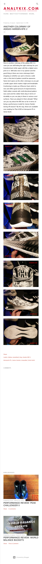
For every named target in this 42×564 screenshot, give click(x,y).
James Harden (16, 360)
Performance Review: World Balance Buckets (20, 538)
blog (20, 357)
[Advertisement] (21, 445)
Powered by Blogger (22, 557)
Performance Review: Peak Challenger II (19, 504)
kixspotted (24, 360)
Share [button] (5, 354)
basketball (16, 357)
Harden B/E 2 (27, 357)
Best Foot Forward (19, 14)
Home (6, 14)
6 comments (12, 509)
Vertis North (31, 360)
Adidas (10, 357)
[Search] (37, 3)
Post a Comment (13, 543)
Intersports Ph (7, 360)
